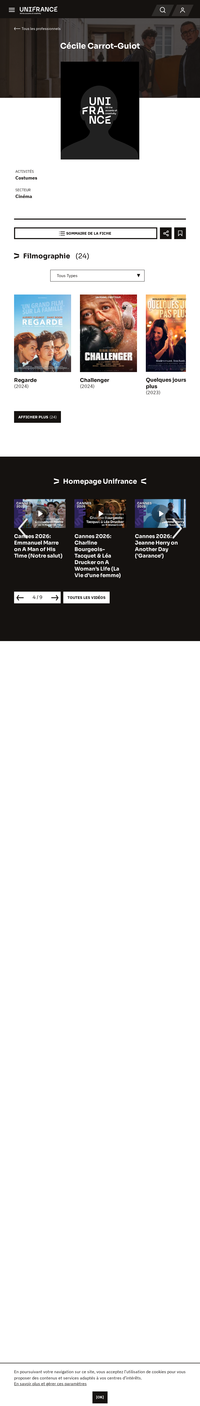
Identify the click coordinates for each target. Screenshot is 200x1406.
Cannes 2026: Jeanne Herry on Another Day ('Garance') (156, 546)
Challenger (94, 380)
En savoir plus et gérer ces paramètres (50, 1383)
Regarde (25, 380)
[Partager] (166, 233)
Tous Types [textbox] (67, 275)
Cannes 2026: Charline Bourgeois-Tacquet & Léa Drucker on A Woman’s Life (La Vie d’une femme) (97, 556)
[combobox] (97, 276)
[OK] (100, 1397)
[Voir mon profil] (183, 10)
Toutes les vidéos (86, 597)
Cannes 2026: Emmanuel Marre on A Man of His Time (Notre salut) (38, 546)
